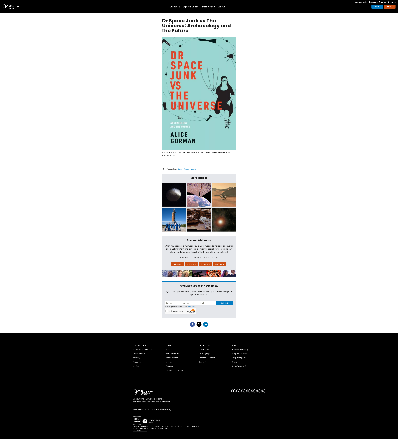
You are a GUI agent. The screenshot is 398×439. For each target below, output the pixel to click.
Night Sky (136, 358)
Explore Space (191, 6)
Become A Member (207, 358)
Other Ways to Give (240, 366)
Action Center (205, 349)
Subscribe (225, 303)
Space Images (190, 169)
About (221, 6)
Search (393, 2)
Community (362, 2)
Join (377, 6)
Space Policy (138, 362)
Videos (169, 362)
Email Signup (204, 353)
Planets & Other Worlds (142, 349)
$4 (177, 264)
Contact (202, 362)
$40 (219, 264)
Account (374, 2)
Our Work (175, 6)
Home (180, 169)
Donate (390, 6)
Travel (234, 362)
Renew (383, 2)
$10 (191, 264)
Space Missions (139, 353)
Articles (169, 349)
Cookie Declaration (140, 430)
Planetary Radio (172, 353)
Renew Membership (240, 349)
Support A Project (239, 353)
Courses (169, 366)
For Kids (136, 366)
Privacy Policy (191, 307)
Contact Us (153, 410)
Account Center (139, 410)
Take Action (208, 6)
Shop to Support (239, 358)
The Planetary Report (175, 370)
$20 (205, 264)
